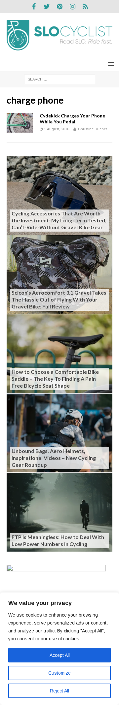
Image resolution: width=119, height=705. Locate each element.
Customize (59, 673)
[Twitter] (47, 6)
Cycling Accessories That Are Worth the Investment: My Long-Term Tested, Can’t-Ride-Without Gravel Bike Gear (59, 220)
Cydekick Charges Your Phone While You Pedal (72, 118)
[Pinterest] (59, 6)
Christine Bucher (92, 129)
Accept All (60, 655)
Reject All (59, 690)
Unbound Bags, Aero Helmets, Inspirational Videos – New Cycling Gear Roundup (54, 458)
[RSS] (85, 6)
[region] (59, 648)
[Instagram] (72, 6)
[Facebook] (34, 6)
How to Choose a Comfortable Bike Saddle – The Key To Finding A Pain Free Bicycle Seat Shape (55, 379)
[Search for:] (59, 78)
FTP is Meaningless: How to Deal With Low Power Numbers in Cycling (58, 540)
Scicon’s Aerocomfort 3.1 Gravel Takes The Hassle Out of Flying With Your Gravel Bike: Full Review (59, 299)
